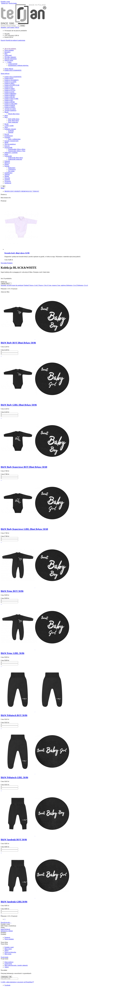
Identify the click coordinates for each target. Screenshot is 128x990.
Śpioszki (10, 132)
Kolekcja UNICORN (10, 103)
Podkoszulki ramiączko (15, 159)
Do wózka (11, 171)
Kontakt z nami (5, 1)
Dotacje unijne (8, 60)
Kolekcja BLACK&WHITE (12, 76)
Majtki (6, 142)
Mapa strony (8, 949)
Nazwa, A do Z (6, 283)
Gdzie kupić (8, 55)
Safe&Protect (8, 173)
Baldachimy (11, 168)
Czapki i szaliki (9, 125)
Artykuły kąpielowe (10, 110)
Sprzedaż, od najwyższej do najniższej (12, 285)
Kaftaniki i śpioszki (10, 129)
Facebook (7, 985)
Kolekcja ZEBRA (9, 107)
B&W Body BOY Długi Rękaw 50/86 (18, 342)
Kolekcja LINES (9, 88)
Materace (7, 162)
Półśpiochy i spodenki (11, 152)
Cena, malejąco (62, 285)
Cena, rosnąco (52, 285)
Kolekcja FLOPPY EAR (11, 85)
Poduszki (7, 161)
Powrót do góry (6, 922)
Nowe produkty (9, 50)
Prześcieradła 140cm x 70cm (16, 151)
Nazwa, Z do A (43, 285)
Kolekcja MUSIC (9, 97)
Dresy (6, 127)
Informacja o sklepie (7, 931)
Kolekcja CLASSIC (10, 82)
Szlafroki (7, 179)
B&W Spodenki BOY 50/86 (14, 839)
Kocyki (6, 134)
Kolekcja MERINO (10, 93)
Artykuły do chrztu (10, 109)
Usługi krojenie (12, 64)
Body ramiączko (13, 122)
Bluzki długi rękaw (14, 114)
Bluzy (6, 115)
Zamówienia (8, 963)
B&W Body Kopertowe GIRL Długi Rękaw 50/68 (24, 529)
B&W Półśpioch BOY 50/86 (14, 715)
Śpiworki (7, 178)
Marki (2, 188)
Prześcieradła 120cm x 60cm (16, 149)
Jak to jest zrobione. (10, 48)
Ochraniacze (12, 169)
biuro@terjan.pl (5, 929)
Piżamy (6, 164)
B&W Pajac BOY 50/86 (12, 591)
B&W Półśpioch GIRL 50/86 (14, 777)
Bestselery (7, 52)
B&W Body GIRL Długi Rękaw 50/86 (19, 405)
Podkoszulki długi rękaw (15, 157)
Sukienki (7, 174)
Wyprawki (7, 181)
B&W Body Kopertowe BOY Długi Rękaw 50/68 (24, 467)
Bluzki (6, 112)
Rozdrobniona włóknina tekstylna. (18, 65)
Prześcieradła (8, 147)
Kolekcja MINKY (9, 95)
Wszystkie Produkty (7, 263)
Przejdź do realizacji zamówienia (15, 40)
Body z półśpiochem (14, 139)
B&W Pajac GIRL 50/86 (12, 653)
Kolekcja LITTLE (9, 90)
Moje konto (7, 954)
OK (3, 186)
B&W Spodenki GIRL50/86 (14, 901)
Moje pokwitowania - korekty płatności (16, 965)
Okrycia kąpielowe (10, 144)
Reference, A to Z (72, 285)
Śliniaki (6, 176)
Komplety (7, 137)
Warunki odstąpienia (10, 58)
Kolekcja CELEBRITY (11, 80)
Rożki (6, 154)
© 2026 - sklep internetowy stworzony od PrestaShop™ (17, 982)
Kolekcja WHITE (9, 105)
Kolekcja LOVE (9, 92)
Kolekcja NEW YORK (11, 98)
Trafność (26, 285)
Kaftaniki (11, 130)
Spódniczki (7, 183)
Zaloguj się (4, 3)
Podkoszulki (8, 156)
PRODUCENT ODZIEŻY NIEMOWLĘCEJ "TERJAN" (21, 191)
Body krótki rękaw (13, 119)
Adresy (6, 967)
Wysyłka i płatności (10, 57)
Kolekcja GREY (9, 83)
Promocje (7, 937)
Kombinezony (8, 136)
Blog (5, 53)
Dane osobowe (8, 962)
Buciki (6, 124)
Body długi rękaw (13, 120)
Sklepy (6, 950)
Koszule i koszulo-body (11, 141)
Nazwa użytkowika (10, 952)
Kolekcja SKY (8, 100)
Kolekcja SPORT (9, 102)
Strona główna (5, 73)
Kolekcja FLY (8, 87)
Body (6, 117)
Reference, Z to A (82, 285)
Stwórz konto (13, 3)
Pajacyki (7, 146)
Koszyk (3, 40)
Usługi (7, 62)
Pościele (6, 166)
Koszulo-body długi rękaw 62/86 (17, 253)
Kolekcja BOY (8, 78)
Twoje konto (4, 957)
